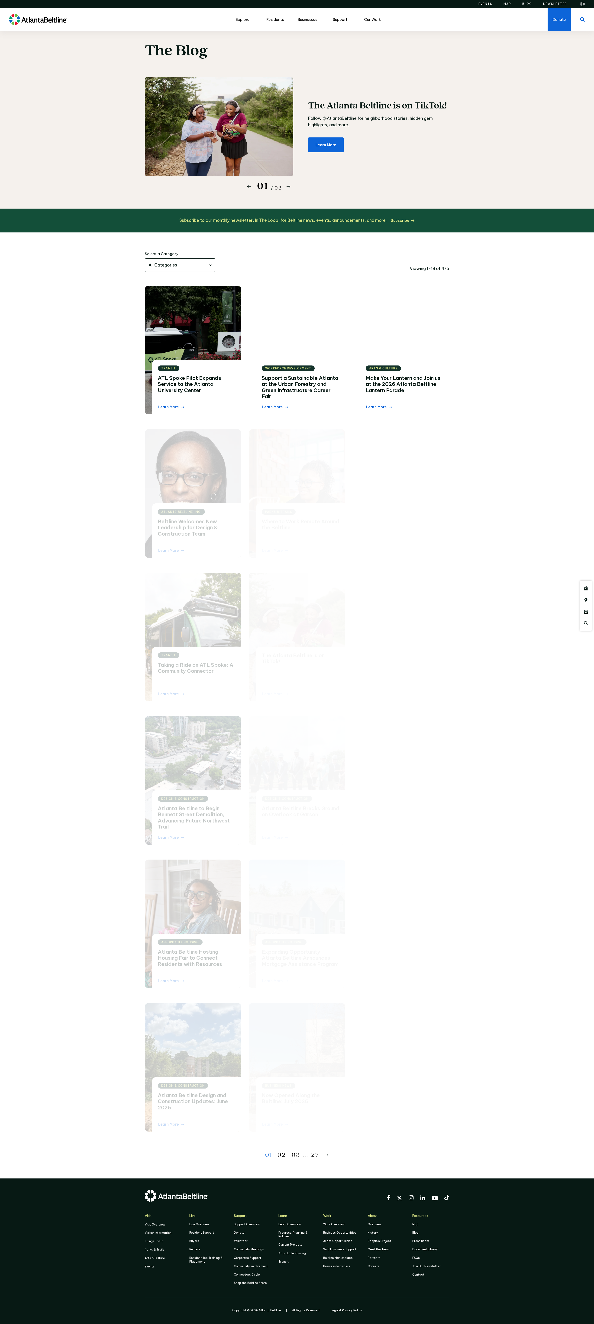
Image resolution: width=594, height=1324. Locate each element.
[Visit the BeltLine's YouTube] (435, 1199)
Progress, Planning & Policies (292, 1234)
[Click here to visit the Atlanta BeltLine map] (586, 600)
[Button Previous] (249, 186)
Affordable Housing (292, 1253)
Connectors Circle (247, 1274)
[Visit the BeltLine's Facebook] (388, 1198)
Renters (194, 1249)
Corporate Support (247, 1258)
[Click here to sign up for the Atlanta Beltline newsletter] (586, 611)
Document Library (425, 1249)
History (373, 1232)
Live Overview (199, 1224)
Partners (374, 1258)
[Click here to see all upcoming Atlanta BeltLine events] (586, 588)
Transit (283, 1261)
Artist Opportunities (337, 1241)
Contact (418, 1274)
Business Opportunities (339, 1232)
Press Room (420, 1241)
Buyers (194, 1241)
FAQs (416, 1258)
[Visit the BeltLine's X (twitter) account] (399, 1199)
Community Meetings (249, 1249)
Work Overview (334, 1224)
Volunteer (241, 1241)
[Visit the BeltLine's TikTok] (446, 1198)
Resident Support (201, 1232)
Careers (373, 1266)
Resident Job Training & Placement (206, 1259)
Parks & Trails (154, 1249)
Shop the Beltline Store (250, 1283)
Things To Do (154, 1241)
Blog (415, 1232)
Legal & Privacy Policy (346, 1310)
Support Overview (247, 1224)
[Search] (582, 19)
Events (150, 1266)
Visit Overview (155, 1224)
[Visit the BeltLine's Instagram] (411, 1198)
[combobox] (180, 265)
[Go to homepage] (38, 19)
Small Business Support (339, 1249)
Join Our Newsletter (426, 1266)
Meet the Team (379, 1249)
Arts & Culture (155, 1258)
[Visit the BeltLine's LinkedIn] (422, 1198)
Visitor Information (158, 1233)
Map (415, 1224)
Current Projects (290, 1244)
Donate (239, 1232)
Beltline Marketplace (338, 1258)
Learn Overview (289, 1224)
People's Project (379, 1241)
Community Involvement (251, 1266)
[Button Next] (288, 186)
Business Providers (336, 1266)
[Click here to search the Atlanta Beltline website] (586, 623)
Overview (374, 1224)
